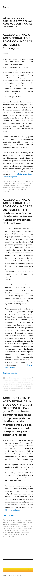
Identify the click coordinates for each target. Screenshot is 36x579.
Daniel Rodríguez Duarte (13, 181)
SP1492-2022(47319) (13, 390)
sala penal (20, 189)
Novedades (6, 183)
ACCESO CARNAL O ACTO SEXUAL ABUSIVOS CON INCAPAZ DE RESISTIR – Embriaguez (17, 41)
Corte (6, 7)
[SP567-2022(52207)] (13, 510)
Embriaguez (12, 189)
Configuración (7, 526)
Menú (30, 7)
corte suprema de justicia (20, 526)
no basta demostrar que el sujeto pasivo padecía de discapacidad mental (18, 530)
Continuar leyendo (10, 177)
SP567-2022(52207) (8, 536)
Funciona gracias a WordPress (17, 575)
